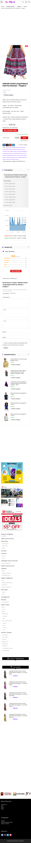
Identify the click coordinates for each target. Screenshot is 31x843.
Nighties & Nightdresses (7, 582)
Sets (3, 594)
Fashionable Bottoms (22, 151)
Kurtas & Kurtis (5, 543)
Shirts (4, 625)
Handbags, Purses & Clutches (9, 561)
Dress (3, 607)
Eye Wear (3, 551)
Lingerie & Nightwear (7, 578)
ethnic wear (22, 149)
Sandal (3, 556)
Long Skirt (5, 616)
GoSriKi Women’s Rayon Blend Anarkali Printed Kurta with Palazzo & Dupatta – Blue (18, 372)
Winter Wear (4, 645)
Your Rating (6, 293)
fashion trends (13, 151)
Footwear (4, 553)
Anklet (3, 571)
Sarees (3, 548)
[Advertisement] (15, 26)
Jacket (3, 592)
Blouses (4, 623)
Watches (3, 600)
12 (19, 796)
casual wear (8, 147)
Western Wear (10, 6)
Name (5, 332)
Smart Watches (5, 602)
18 (29, 796)
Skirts (4, 618)
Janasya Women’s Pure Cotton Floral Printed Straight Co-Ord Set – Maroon (18, 705)
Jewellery (4, 568)
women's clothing (18, 157)
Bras (3, 580)
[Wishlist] (29, 2)
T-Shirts (4, 627)
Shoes (3, 558)
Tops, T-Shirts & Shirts (6, 620)
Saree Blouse (5, 643)
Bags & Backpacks (6, 563)
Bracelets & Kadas (6, 575)
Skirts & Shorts (5, 613)
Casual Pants (5, 634)
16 (26, 796)
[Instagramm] (8, 835)
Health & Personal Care (7, 566)
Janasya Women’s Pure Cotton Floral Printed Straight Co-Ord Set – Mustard (18, 716)
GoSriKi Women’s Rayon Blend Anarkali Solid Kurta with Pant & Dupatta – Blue (19, 383)
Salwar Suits (4, 546)
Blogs (2, 809)
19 (15, 797)
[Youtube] (10, 835)
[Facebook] (2, 835)
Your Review (6, 297)
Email (4, 337)
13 (21, 796)
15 (24, 796)
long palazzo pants (7, 153)
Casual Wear (5, 637)
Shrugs (3, 611)
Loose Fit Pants (15, 153)
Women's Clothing (6, 632)
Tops (4, 629)
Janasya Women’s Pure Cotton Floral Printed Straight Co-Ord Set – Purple (18, 683)
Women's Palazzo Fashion (13, 159)
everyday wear (6, 151)
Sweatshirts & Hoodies (8, 648)
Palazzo (19, 6)
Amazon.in (7, 137)
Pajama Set (4, 584)
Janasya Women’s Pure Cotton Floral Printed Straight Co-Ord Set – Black (18, 672)
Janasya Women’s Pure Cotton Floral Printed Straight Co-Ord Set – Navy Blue (18, 694)
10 (16, 796)
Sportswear (4, 590)
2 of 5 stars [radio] (11, 293)
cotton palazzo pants (7, 149)
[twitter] (5, 835)
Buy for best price (10, 130)
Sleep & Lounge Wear (6, 587)
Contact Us (4, 804)
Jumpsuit (4, 639)
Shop (2, 807)
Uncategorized (5, 597)
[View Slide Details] (6, 794)
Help (2, 806)
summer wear (20, 155)
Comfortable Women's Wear (18, 147)
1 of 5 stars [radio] (10, 293)
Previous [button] (2, 793)
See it (24, 138)
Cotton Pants (16, 149)
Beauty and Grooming (7, 538)
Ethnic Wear (4, 541)
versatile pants (10, 157)
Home (2, 6)
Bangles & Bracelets (6, 573)
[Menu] (1, 2)
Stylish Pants (13, 155)
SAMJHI (8, 155)
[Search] (23, 2)
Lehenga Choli (5, 641)
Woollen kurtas (6, 650)
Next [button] (29, 793)
